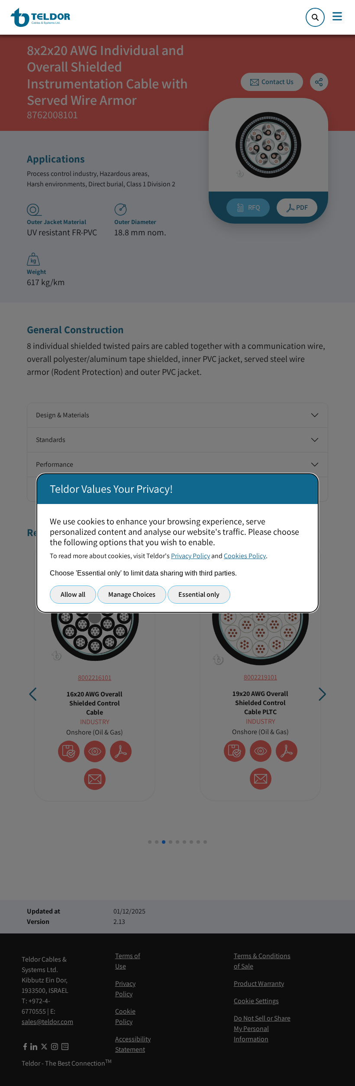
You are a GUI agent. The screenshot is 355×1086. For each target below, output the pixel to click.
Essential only (198, 594)
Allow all (73, 594)
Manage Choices (131, 594)
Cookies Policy (245, 555)
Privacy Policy (190, 555)
